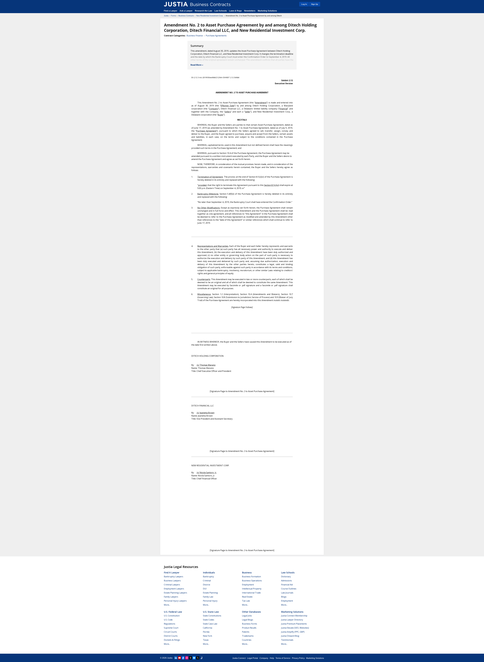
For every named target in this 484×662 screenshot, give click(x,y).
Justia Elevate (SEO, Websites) (295, 627)
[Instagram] (186, 657)
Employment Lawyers (174, 588)
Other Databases (251, 611)
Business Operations (252, 580)
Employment (248, 584)
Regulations (169, 623)
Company (264, 658)
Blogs (283, 596)
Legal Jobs (247, 615)
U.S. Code (168, 619)
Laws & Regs (235, 11)
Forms (173, 16)
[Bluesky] (194, 657)
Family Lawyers (171, 596)
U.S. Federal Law (173, 611)
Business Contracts (186, 16)
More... (167, 604)
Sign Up (314, 4)
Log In (304, 4)
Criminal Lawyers (172, 584)
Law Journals (287, 592)
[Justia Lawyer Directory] (201, 657)
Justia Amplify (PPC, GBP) (293, 631)
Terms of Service (283, 658)
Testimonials (287, 640)
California (207, 627)
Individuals (209, 572)
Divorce (206, 584)
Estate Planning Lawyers (175, 592)
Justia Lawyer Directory (292, 619)
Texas (206, 640)
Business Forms (249, 623)
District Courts (171, 635)
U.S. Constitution (172, 615)
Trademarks (248, 635)
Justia (166, 16)
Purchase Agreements (216, 35)
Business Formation (251, 576)
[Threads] (190, 657)
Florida (206, 631)
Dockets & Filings (172, 640)
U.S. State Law (211, 611)
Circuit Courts (170, 631)
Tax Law (246, 600)
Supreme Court (171, 627)
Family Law (208, 596)
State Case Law (210, 623)
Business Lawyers (172, 580)
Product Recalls (249, 627)
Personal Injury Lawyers (175, 600)
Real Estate (247, 596)
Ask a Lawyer (186, 11)
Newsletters (249, 11)
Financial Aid (287, 584)
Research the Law (203, 11)
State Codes (208, 619)
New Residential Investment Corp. (209, 16)
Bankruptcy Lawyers (173, 576)
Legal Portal (252, 658)
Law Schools (220, 11)
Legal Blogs (247, 619)
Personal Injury (210, 600)
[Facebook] (183, 657)
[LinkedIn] (175, 657)
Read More (196, 64)
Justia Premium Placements (294, 623)
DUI (205, 588)
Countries (246, 640)
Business (247, 572)
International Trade (251, 592)
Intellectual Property (251, 588)
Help (272, 658)
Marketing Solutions (267, 11)
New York (207, 635)
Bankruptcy (208, 576)
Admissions (286, 580)
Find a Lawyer (170, 11)
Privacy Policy (298, 658)
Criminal (207, 580)
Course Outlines (288, 588)
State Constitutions (212, 615)
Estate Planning (210, 592)
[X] (197, 657)
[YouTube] (179, 657)
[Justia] (176, 4)
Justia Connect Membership (294, 615)
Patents (245, 631)
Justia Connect (239, 658)
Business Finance (195, 35)
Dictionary (286, 576)
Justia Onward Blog (290, 635)
